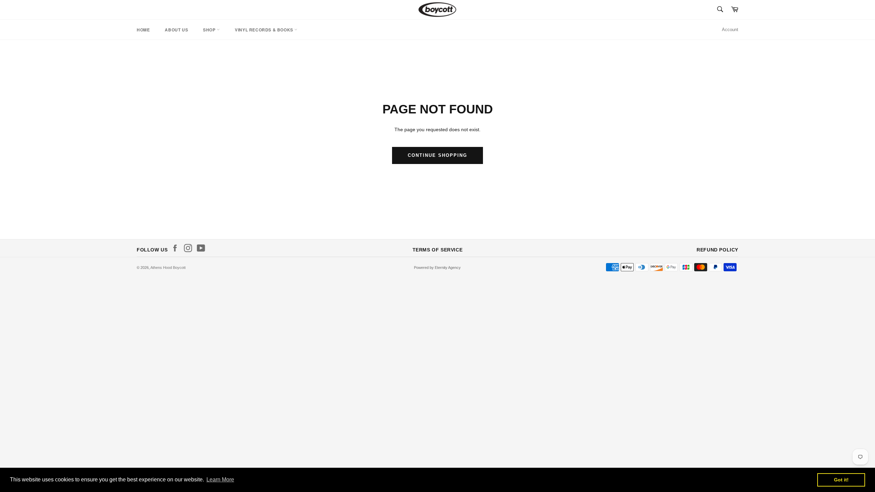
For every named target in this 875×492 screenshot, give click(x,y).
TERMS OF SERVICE (438, 249)
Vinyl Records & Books (264, 30)
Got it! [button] (841, 479)
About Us (176, 30)
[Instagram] (190, 248)
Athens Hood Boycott (168, 267)
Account (730, 29)
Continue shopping (437, 155)
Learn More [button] (220, 479)
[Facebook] (177, 248)
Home (143, 30)
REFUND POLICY (717, 249)
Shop (210, 30)
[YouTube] (202, 248)
